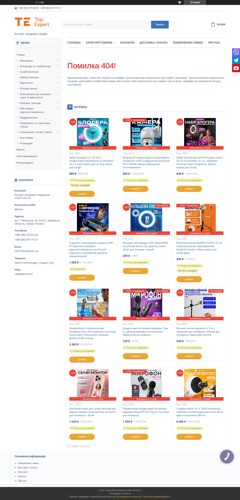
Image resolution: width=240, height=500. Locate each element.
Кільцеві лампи (28, 88)
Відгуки (21, 149)
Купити (82, 194)
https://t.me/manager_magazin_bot (34, 262)
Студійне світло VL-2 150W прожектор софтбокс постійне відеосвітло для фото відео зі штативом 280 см (199, 412)
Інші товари (26, 137)
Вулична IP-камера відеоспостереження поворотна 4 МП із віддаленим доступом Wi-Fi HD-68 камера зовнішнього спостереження (146, 162)
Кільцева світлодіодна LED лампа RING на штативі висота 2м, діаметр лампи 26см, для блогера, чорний (145, 246)
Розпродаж (26, 143)
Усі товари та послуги (78, 446)
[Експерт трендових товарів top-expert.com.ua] (38, 22)
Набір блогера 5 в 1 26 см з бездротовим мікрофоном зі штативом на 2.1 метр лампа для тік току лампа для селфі (91, 162)
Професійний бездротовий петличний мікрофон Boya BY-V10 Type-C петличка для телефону (146, 412)
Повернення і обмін (188, 42)
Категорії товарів (99, 42)
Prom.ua (137, 490)
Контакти (127, 42)
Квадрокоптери (28, 117)
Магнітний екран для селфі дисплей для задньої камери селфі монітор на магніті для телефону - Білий (92, 412)
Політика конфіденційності (157, 496)
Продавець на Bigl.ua (120, 493)
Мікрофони (26, 60)
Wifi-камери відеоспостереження (32, 110)
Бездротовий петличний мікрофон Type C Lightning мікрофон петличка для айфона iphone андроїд (145, 331)
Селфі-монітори (29, 71)
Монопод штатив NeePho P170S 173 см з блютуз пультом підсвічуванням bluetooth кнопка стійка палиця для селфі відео (199, 247)
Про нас (214, 42)
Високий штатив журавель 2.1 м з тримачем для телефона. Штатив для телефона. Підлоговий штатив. (198, 331)
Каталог (22, 476)
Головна (74, 42)
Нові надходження (27, 156)
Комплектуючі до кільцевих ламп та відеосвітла (35, 96)
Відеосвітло (26, 82)
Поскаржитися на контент (129, 496)
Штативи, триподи (30, 103)
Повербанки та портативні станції (35, 125)
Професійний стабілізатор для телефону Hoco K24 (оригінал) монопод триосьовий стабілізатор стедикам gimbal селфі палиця (92, 333)
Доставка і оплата (154, 42)
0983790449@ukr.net (27, 251)
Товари (21, 54)
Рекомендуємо (25, 162)
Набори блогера (29, 77)
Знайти (160, 24)
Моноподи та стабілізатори (35, 66)
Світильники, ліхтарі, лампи (36, 132)
